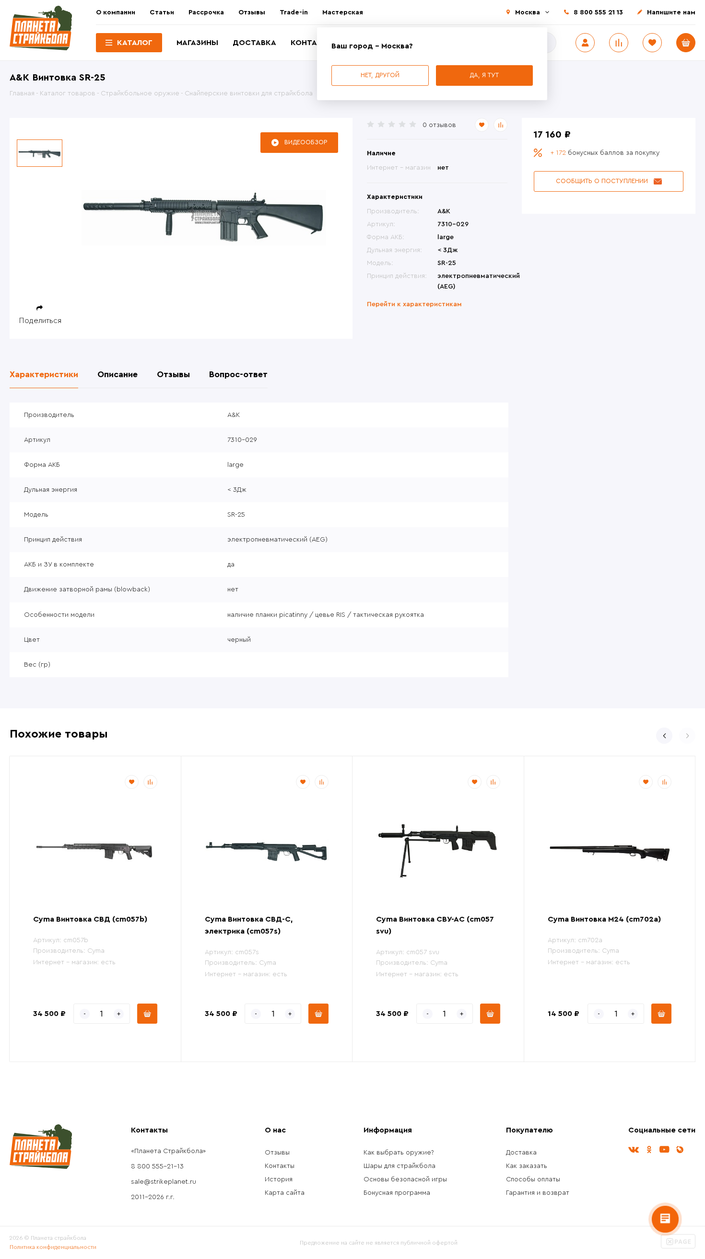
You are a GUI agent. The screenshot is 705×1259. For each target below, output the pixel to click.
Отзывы (251, 12)
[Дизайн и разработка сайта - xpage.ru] (678, 1246)
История (279, 1179)
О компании (115, 12)
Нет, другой (380, 75)
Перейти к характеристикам (414, 304)
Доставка (254, 42)
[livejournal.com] (679, 1149)
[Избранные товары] (652, 42)
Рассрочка (206, 12)
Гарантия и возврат (537, 1193)
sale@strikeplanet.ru (163, 1181)
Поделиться (40, 320)
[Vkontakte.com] (633, 1149)
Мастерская (342, 12)
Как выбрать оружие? (399, 1152)
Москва (527, 12)
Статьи (162, 12)
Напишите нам (671, 12)
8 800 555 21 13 (598, 12)
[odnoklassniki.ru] (649, 1149)
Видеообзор (305, 142)
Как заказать (526, 1166)
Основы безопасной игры (405, 1179)
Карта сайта (285, 1193)
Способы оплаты (533, 1179)
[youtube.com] (664, 1149)
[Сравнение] (618, 42)
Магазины (197, 42)
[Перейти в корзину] (685, 42)
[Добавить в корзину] (147, 1014)
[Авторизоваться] (585, 42)
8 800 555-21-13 (157, 1166)
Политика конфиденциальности (53, 1247)
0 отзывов (439, 125)
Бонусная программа (397, 1193)
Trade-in (294, 12)
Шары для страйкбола (399, 1166)
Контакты (312, 42)
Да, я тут (484, 75)
